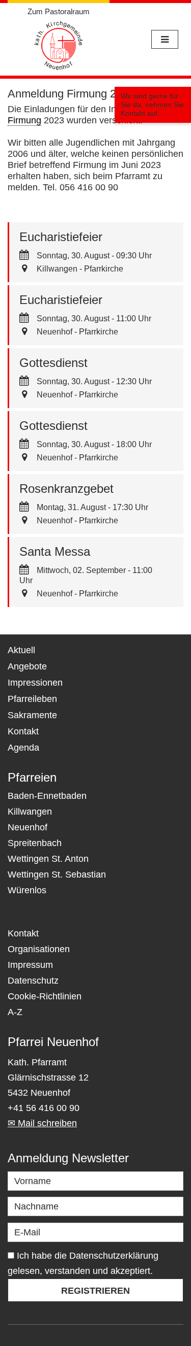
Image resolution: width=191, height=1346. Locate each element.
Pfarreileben (32, 699)
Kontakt (23, 731)
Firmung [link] (24, 120)
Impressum (30, 965)
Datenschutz (33, 980)
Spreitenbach (35, 843)
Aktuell (21, 650)
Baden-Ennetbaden (47, 796)
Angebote (27, 666)
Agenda (23, 748)
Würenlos (27, 890)
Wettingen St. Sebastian (57, 874)
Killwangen (30, 811)
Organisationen (39, 949)
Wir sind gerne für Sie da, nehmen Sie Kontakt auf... (152, 104)
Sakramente (32, 715)
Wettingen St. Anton (48, 859)
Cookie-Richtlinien (44, 996)
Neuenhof (27, 827)
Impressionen (35, 683)
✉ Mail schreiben (42, 1123)
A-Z (15, 1012)
